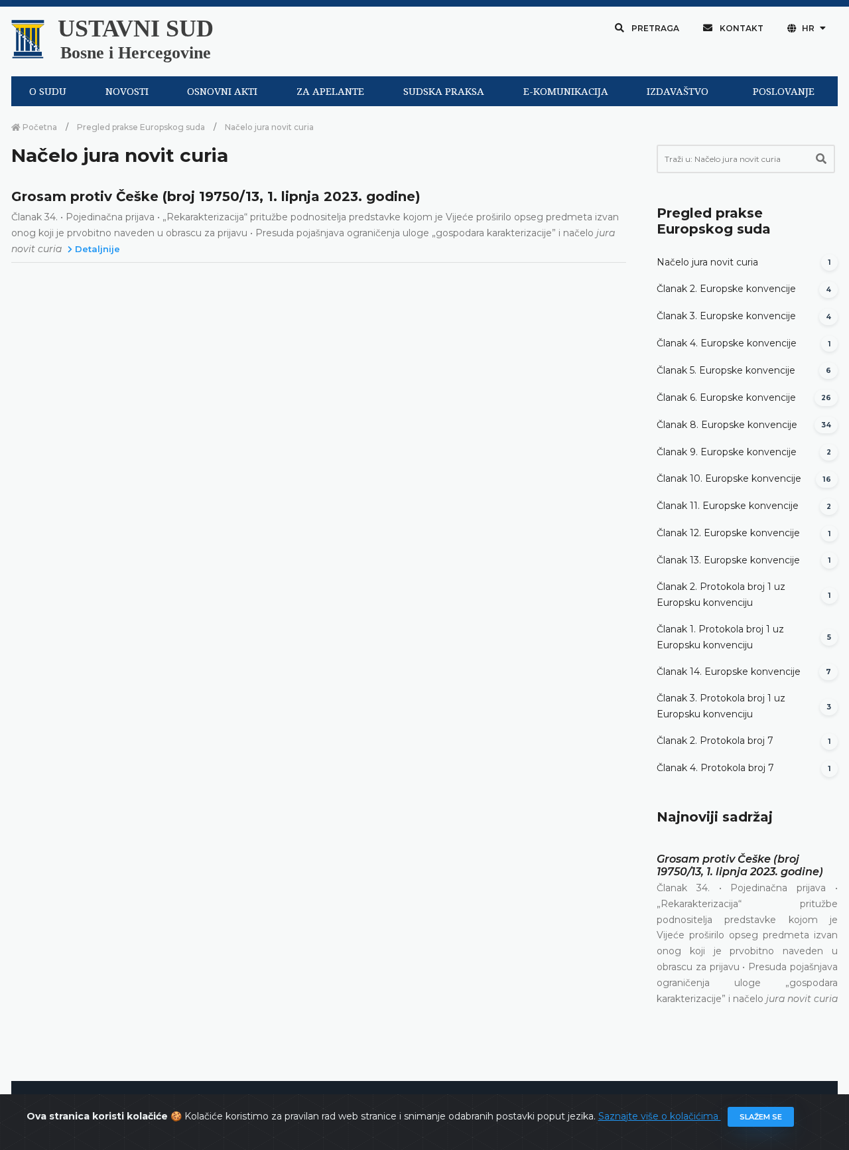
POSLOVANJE (784, 92)
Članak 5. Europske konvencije (726, 370)
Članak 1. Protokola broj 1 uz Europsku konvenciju (720, 637)
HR (808, 28)
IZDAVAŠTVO (677, 92)
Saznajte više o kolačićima (659, 1116)
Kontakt (740, 28)
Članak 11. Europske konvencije (728, 506)
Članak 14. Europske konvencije (729, 672)
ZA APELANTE (330, 92)
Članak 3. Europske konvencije (726, 316)
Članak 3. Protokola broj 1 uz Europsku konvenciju (721, 706)
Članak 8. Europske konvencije (727, 425)
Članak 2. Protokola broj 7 (715, 741)
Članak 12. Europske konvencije (728, 533)
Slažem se (761, 1116)
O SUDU (47, 92)
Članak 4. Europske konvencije (727, 343)
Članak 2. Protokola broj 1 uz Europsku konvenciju (721, 595)
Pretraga (654, 28)
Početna (39, 127)
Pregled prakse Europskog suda (141, 127)
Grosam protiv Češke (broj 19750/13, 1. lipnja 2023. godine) (216, 196)
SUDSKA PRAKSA (443, 92)
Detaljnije (96, 249)
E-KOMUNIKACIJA (565, 92)
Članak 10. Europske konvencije (729, 478)
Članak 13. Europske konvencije (728, 560)
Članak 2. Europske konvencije (726, 289)
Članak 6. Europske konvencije (726, 397)
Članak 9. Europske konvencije (727, 452)
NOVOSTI (127, 92)
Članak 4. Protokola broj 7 (715, 768)
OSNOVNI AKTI (222, 92)
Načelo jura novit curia (707, 262)
